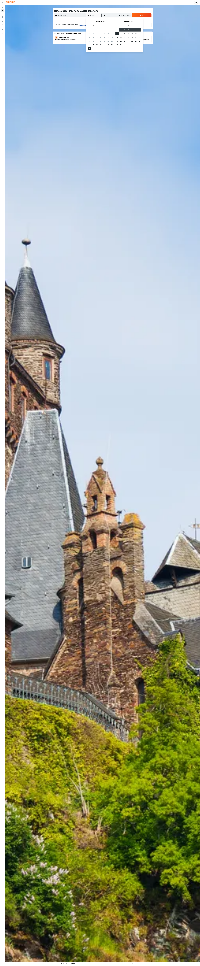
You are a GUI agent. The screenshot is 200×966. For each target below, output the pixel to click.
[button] (2, 2)
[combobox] (71, 15)
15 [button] (108, 37)
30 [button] (112, 45)
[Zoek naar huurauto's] (3, 13)
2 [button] (124, 30)
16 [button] (112, 37)
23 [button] (112, 41)
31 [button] (89, 48)
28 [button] (104, 45)
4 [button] (93, 33)
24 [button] (89, 45)
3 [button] (89, 33)
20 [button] (100, 41)
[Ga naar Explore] (3, 21)
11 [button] (93, 37)
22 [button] (108, 41)
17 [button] (89, 41)
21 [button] (104, 41)
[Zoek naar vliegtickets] (3, 7)
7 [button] (104, 33)
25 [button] (93, 45)
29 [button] (108, 45)
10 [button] (89, 37)
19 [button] (97, 41)
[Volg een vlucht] (3, 24)
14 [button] (104, 37)
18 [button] (93, 41)
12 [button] (97, 37)
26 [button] (97, 45)
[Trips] (3, 29)
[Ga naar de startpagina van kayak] (10, 2)
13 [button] (100, 37)
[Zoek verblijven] (3, 10)
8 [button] (108, 33)
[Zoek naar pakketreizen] (3, 17)
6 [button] (100, 33)
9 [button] (124, 33)
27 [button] (100, 45)
